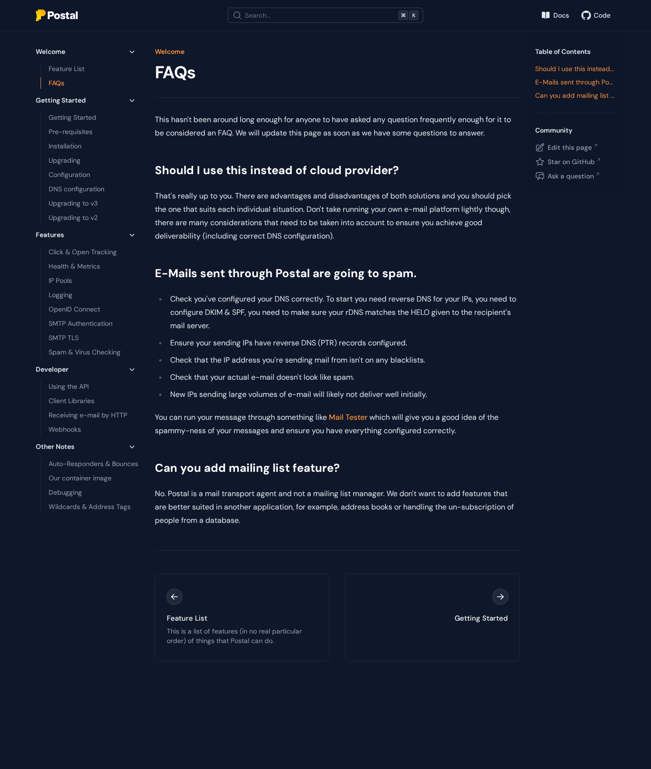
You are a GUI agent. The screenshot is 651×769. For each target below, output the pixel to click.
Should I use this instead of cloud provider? (575, 68)
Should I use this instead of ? (277, 170)
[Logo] (57, 15)
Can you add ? (247, 467)
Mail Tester (348, 417)
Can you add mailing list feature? (575, 95)
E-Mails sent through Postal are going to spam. (286, 273)
